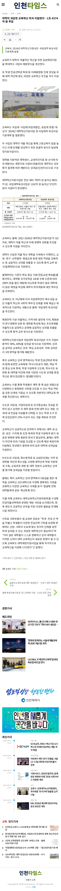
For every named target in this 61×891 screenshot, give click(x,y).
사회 (12, 13)
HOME (4, 13)
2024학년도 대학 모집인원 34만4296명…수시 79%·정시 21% (25, 855)
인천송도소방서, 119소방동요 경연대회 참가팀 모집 (26, 828)
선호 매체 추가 (13, 34)
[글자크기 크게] (20, 39)
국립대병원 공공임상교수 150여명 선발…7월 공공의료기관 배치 (31, 849)
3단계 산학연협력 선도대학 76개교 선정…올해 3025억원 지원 (25, 842)
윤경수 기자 (10, 29)
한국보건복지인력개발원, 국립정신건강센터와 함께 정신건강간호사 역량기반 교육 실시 (31, 835)
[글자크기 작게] (15, 39)
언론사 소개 (30, 879)
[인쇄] (10, 39)
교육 (18, 13)
